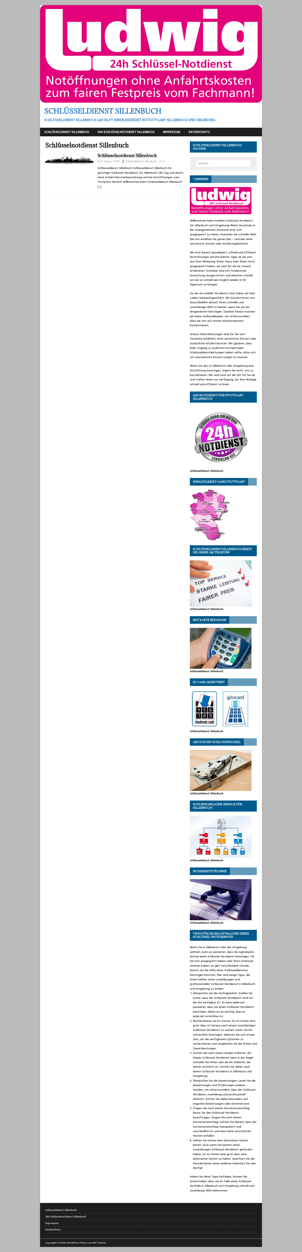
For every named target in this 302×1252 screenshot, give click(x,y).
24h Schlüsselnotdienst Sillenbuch (125, 132)
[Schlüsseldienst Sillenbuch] (151, 100)
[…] (99, 186)
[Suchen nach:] (223, 163)
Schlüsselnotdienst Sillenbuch (127, 155)
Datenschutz (199, 132)
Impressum (171, 132)
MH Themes (99, 1243)
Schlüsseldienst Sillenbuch (66, 132)
